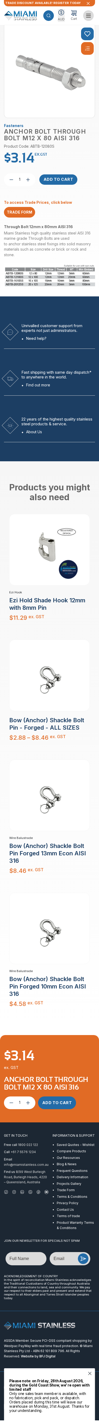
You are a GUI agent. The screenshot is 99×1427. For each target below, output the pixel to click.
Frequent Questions (72, 1171)
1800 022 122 (28, 1145)
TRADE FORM (19, 212)
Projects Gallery (69, 1184)
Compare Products (71, 1151)
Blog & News (67, 1164)
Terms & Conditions (72, 1197)
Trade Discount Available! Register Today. (43, 3)
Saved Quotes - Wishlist (76, 1145)
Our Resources (68, 1158)
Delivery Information (72, 1177)
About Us (34, 432)
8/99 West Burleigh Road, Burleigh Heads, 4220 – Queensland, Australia (25, 1177)
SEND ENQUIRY (83, 1258)
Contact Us (65, 1210)
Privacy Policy (67, 1203)
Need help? (36, 338)
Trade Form (66, 1190)
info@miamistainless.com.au (26, 1165)
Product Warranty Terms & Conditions (75, 1225)
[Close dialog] (89, 1373)
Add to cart (58, 179)
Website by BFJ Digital (38, 1356)
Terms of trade (68, 1216)
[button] (48, 15)
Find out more (38, 385)
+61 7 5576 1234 (23, 1152)
